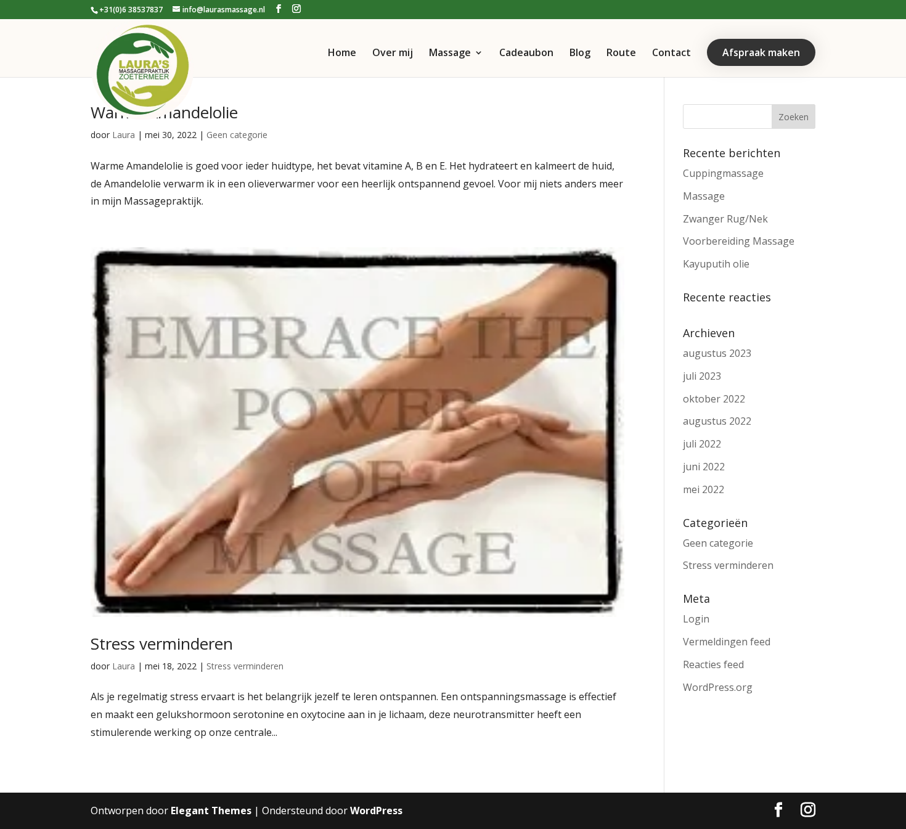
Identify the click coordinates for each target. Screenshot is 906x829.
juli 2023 (702, 376)
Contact (671, 53)
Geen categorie (236, 135)
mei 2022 (703, 489)
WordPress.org (718, 687)
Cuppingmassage (723, 173)
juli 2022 (702, 444)
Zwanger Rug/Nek (725, 219)
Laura (123, 135)
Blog (579, 53)
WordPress (376, 810)
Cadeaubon (526, 53)
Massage (450, 53)
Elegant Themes (211, 810)
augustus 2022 (717, 421)
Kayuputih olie (716, 264)
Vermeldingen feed (726, 641)
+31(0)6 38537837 (131, 9)
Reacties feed (713, 664)
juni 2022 (704, 466)
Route (621, 53)
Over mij (392, 53)
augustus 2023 (717, 353)
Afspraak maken (761, 52)
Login (696, 619)
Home (342, 53)
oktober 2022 (714, 399)
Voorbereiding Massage (738, 241)
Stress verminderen (162, 643)
